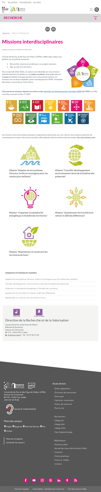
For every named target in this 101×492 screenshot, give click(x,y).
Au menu (37, 2)
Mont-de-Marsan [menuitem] (32, 426)
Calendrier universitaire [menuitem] (64, 400)
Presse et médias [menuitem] (61, 460)
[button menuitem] (96, 9)
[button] (87, 18)
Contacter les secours (15, 442)
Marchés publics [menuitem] (61, 444)
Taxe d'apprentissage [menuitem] (63, 432)
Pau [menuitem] (43, 426)
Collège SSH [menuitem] (59, 424)
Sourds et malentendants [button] (25, 409)
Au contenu (12, 2)
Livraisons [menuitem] (58, 452)
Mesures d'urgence (14, 439)
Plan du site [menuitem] (59, 408)
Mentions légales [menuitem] (22, 489)
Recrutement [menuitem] (59, 416)
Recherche (5, 33)
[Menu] (91, 9)
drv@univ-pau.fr (14, 335)
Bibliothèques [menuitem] (60, 440)
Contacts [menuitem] (58, 464)
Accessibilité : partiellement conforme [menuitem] (48, 489)
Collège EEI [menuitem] (59, 420)
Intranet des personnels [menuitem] (66, 392)
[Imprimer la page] (53, 29)
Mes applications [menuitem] (63, 388)
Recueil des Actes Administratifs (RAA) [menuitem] (70, 448)
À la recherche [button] (25, 2)
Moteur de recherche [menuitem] (63, 404)
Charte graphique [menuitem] (61, 456)
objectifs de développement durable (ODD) (62, 91)
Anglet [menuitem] (9, 426)
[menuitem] (50, 279)
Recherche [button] (13, 18)
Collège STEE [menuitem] (59, 428)
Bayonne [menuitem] (18, 426)
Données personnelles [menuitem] (77, 489)
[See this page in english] (47, 29)
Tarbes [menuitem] (9, 431)
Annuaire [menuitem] (60, 396)
